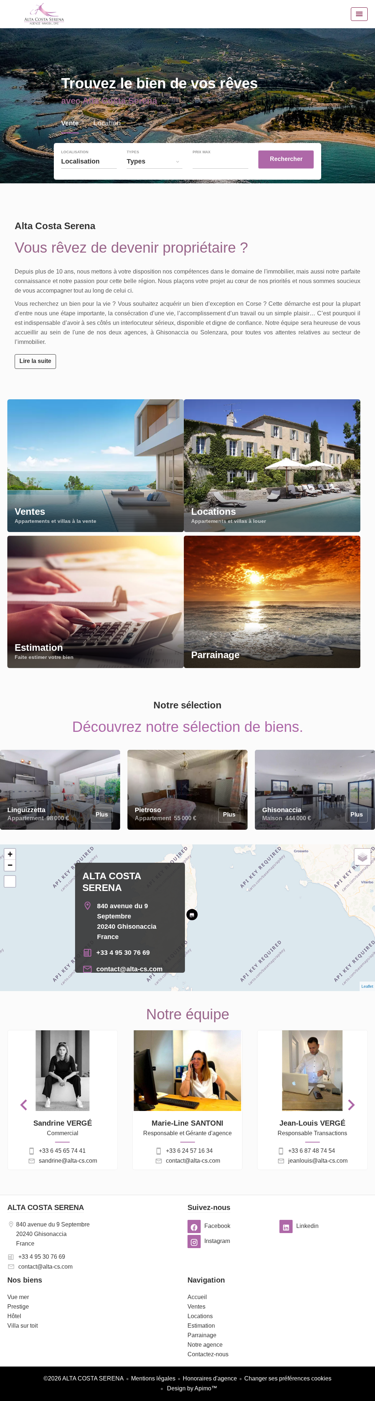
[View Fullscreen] (9, 881)
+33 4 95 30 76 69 (123, 952)
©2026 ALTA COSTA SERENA (84, 1378)
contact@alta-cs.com (129, 969)
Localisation (74, 152)
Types (133, 152)
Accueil (44, 14)
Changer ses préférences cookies (287, 1378)
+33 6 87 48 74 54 (311, 1151)
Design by (191, 1388)
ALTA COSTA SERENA (45, 1207)
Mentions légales (153, 1378)
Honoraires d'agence (210, 1378)
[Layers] (362, 857)
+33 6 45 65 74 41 (62, 1151)
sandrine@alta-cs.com (68, 1161)
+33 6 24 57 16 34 (189, 1151)
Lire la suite (35, 361)
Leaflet (367, 986)
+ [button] (10, 854)
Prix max (202, 152)
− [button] (10, 865)
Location (107, 124)
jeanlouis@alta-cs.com (318, 1161)
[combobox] (89, 161)
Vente (70, 124)
